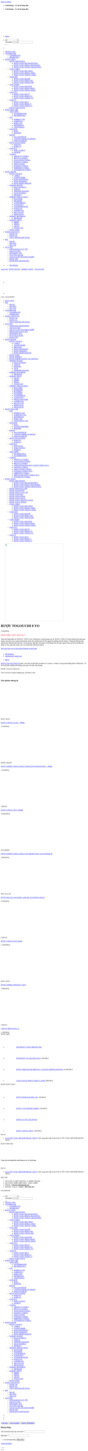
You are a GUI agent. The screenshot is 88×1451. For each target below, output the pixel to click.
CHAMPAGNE (10, 53)
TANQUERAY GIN (21, 421)
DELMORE (18, 201)
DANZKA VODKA (21, 162)
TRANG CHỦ (10, 52)
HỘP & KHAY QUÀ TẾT (18, 249)
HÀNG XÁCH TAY (12, 232)
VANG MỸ (13, 77)
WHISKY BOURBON (17, 216)
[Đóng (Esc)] (2, 1447)
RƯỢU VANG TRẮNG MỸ (24, 83)
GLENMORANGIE (21, 207)
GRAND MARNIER (21, 427)
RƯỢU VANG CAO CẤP (18, 492)
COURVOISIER (19, 177)
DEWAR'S (17, 366)
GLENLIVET (19, 205)
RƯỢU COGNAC (15, 174)
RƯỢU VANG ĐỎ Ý (21, 102)
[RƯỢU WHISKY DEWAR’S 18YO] (17, 977)
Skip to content (6, 2)
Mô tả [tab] (7, 660)
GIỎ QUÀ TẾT (14, 251)
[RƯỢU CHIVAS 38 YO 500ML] (17, 803)
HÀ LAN (12, 245)
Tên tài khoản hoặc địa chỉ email (12, 1431)
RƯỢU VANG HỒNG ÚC (23, 96)
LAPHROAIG (19, 210)
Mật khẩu (5, 1435)
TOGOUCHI (18, 228)
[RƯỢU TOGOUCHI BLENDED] (10, 293)
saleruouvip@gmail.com (13, 656)
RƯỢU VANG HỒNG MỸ (23, 81)
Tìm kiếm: (8, 42)
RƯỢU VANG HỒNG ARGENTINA (27, 65)
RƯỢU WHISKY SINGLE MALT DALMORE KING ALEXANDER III (26, 854)
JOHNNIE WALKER (21, 191)
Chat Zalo (5, 1423)
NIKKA (16, 224)
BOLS (16, 131)
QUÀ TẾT (9, 247)
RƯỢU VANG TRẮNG (17, 502)
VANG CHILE (14, 69)
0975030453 (9, 654)
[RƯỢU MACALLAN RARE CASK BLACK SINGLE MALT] (17, 890)
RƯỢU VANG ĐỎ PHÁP (23, 86)
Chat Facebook (14, 1423)
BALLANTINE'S (20, 363)
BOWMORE (18, 390)
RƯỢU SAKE (14, 230)
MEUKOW (18, 347)
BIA (6, 239)
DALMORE (18, 394)
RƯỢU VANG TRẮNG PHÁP (25, 90)
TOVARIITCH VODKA (22, 170)
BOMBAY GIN (19, 119)
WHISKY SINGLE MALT (18, 197)
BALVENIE (18, 199)
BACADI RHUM (20, 137)
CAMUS (17, 176)
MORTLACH (19, 405)
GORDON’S (18, 121)
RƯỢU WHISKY (15, 357)
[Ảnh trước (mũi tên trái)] (2, 1449)
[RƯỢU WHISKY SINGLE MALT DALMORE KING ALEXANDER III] (17, 846)
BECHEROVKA (20, 115)
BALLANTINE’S (20, 187)
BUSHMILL (18, 392)
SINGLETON (19, 214)
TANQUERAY (19, 127)
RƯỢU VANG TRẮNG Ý (23, 106)
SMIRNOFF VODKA (21, 168)
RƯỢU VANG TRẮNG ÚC (24, 98)
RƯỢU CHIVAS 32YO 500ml (11, 941)
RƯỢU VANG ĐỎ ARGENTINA (26, 63)
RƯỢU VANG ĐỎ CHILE (23, 71)
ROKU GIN (18, 123)
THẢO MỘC (14, 112)
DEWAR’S (17, 195)
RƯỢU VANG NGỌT (17, 108)
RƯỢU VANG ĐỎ (16, 494)
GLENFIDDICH (20, 203)
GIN (11, 117)
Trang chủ (4, 269)
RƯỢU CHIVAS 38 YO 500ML (12, 810)
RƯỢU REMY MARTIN (22, 183)
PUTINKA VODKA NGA (23, 471)
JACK (16, 368)
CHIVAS (17, 189)
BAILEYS (17, 145)
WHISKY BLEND (16, 185)
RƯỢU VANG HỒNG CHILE (24, 73)
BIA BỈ (11, 241)
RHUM (12, 135)
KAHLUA (17, 146)
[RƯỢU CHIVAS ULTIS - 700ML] (17, 715)
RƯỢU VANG (10, 59)
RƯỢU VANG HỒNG (17, 496)
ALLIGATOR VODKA (22, 160)
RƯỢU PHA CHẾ (11, 110)
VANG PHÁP (14, 84)
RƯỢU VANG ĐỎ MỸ (22, 79)
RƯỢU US (13, 236)
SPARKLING (14, 57)
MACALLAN (19, 212)
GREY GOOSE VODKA (23, 469)
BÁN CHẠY (9, 301)
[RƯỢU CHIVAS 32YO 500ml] (33, 934)
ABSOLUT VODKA (21, 156)
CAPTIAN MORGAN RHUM (24, 139)
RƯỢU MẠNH (10, 172)
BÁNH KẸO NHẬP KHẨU (19, 261)
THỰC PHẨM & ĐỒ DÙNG (19, 238)
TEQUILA (13, 148)
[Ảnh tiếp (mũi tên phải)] (3, 1449)
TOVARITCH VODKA (22, 477)
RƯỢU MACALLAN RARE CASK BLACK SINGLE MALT (23, 897)
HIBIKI (16, 222)
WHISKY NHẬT (15, 220)
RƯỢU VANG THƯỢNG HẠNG (21, 500)
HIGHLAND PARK (21, 399)
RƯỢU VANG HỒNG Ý (22, 104)
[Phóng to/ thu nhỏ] (3, 1447)
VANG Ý (12, 100)
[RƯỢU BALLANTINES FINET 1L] (10, 282)
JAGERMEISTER (20, 114)
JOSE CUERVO (19, 150)
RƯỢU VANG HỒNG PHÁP (24, 88)
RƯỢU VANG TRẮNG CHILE (25, 75)
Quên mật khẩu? (6, 1443)
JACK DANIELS (20, 193)
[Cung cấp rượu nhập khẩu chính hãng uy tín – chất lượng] (28, 33)
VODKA (12, 154)
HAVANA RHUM (20, 141)
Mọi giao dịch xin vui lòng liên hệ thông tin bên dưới (19, 648)
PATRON (17, 152)
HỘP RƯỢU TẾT (15, 253)
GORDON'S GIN (20, 415)
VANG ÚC (13, 92)
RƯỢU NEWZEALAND (18, 489)
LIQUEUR (13, 129)
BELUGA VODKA (21, 158)
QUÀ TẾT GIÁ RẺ (16, 255)
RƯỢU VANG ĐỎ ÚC (22, 94)
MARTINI (17, 133)
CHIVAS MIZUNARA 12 (10, 1029)
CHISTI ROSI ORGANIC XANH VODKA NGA (31, 465)
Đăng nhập (20, 1440)
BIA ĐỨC (13, 243)
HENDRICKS (19, 125)
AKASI (16, 226)
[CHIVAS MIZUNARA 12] (17, 1021)
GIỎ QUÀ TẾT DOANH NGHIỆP (21, 257)
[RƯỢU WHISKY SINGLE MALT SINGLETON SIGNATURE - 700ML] (17, 759)
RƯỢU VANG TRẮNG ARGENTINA (27, 67)
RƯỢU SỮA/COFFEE (17, 143)
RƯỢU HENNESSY (21, 179)
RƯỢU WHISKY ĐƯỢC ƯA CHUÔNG (23, 359)
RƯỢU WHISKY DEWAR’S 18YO (13, 985)
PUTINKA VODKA (21, 166)
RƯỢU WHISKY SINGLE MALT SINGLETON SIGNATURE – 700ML (26, 766)
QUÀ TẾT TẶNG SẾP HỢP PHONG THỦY (21, 1138)
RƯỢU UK (13, 234)
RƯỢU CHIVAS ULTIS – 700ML (13, 723)
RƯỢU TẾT (13, 259)
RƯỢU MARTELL (20, 181)
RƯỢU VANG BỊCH (16, 490)
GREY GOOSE (19, 164)
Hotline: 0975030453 (27, 1423)
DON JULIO (18, 446)
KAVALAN (18, 208)
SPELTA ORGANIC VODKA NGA (26, 475)
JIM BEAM (18, 218)
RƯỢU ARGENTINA (17, 61)
